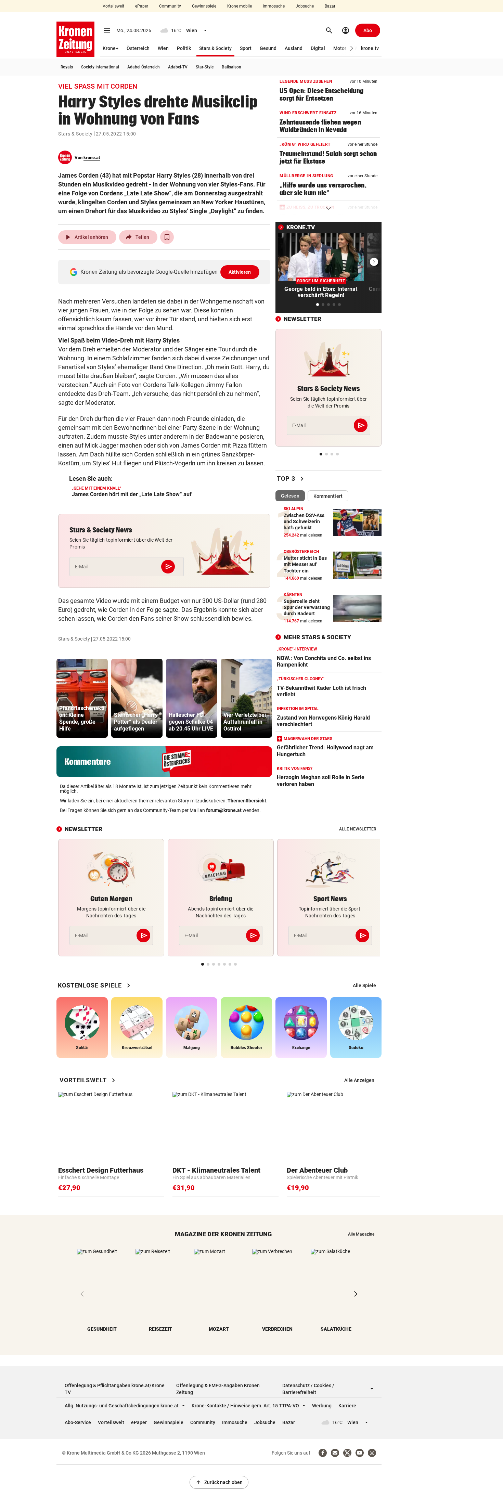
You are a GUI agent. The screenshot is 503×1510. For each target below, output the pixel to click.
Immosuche (274, 6)
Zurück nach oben (219, 1482)
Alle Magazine (361, 1234)
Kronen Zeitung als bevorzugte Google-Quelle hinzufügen (165, 272)
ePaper (141, 6)
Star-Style (205, 67)
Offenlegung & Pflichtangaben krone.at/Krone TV (115, 1389)
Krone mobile (239, 6)
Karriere (347, 1405)
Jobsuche (305, 6)
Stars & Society (215, 48)
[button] (351, 48)
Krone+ (110, 48)
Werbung (322, 1405)
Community (170, 6)
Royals (67, 67)
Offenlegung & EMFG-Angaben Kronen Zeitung (218, 1389)
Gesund (268, 48)
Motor (339, 48)
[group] (82, 698)
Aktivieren (240, 272)
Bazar (330, 6)
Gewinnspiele (204, 6)
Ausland (293, 48)
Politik (184, 48)
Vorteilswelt (113, 6)
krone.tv (370, 48)
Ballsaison (231, 67)
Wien (163, 48)
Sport (246, 48)
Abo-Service (78, 1422)
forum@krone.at (224, 810)
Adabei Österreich (143, 67)
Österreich (138, 48)
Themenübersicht (247, 800)
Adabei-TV (178, 67)
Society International (100, 67)
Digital (318, 48)
